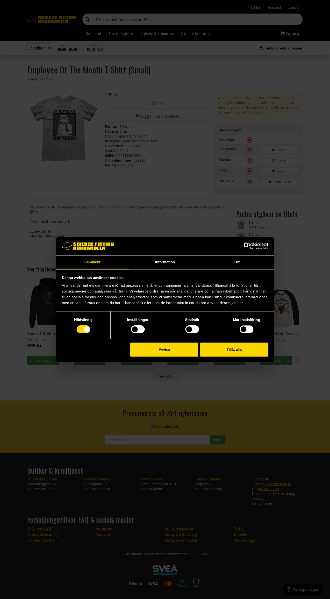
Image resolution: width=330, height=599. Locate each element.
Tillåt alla (234, 349)
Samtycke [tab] (92, 262)
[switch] (138, 329)
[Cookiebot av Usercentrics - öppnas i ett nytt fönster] (247, 246)
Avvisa (164, 349)
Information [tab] (165, 262)
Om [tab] (237, 262)
